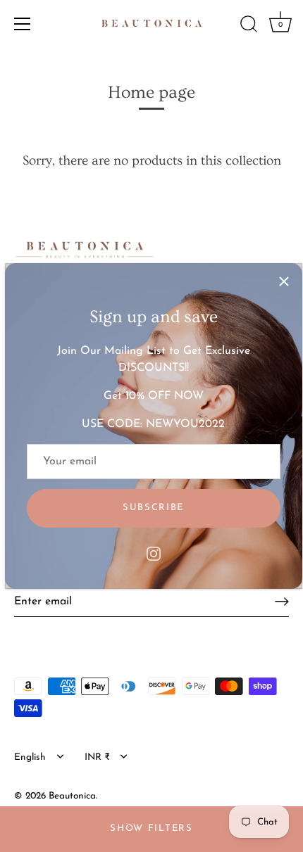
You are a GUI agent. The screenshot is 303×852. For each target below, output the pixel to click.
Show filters (151, 828)
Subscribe (153, 507)
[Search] (248, 26)
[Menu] (22, 23)
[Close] (283, 281)
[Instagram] (154, 553)
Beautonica (72, 796)
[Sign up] (282, 602)
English (30, 757)
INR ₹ (97, 757)
